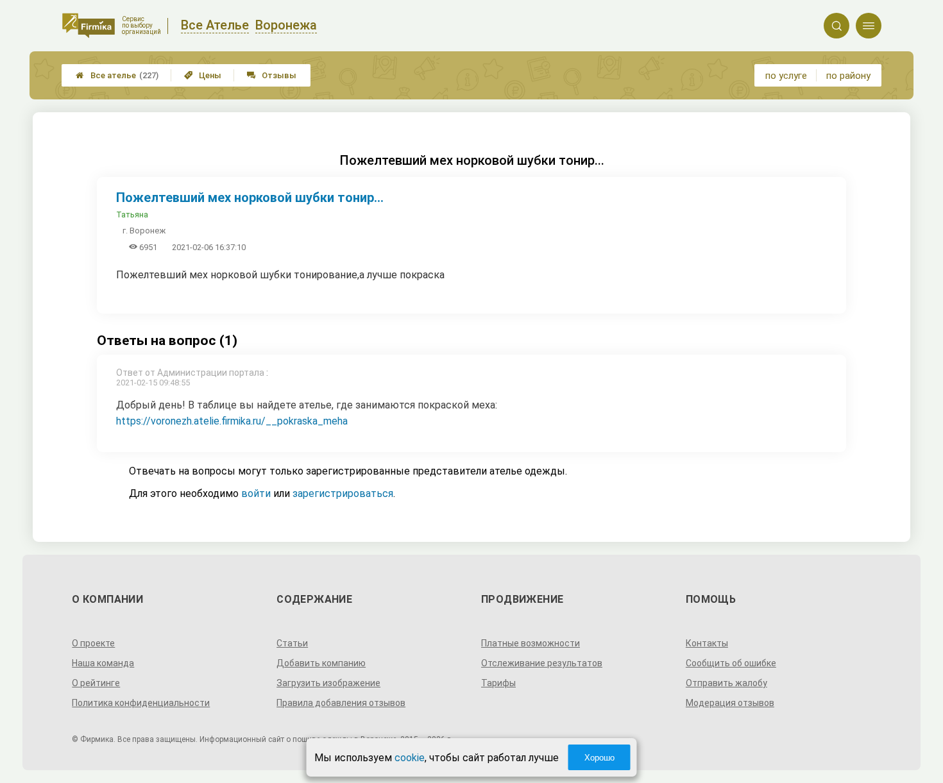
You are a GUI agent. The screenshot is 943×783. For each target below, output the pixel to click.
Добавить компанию (321, 663)
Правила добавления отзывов (340, 703)
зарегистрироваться (343, 493)
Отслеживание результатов (541, 663)
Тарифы (498, 683)
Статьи (292, 643)
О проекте (93, 643)
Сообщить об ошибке (731, 663)
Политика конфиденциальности (141, 703)
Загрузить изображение (328, 683)
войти (256, 493)
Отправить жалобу (726, 683)
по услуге (786, 75)
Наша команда (103, 663)
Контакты (707, 643)
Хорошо (599, 757)
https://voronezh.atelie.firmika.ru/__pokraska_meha (232, 421)
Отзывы (271, 75)
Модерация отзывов (730, 703)
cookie (410, 758)
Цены (202, 75)
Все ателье (117, 75)
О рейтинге (96, 683)
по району (848, 75)
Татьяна (132, 214)
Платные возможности (530, 643)
